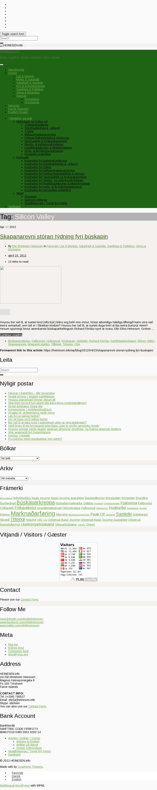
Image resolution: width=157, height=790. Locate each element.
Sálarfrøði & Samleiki (29, 82)
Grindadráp (32, 102)
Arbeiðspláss (22, 498)
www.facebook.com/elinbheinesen (22, 622)
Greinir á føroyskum (29, 748)
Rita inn (13, 644)
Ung (45, 520)
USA (77, 344)
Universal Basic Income (64, 519)
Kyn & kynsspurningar (30, 86)
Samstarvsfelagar (36, 199)
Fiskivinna (128, 503)
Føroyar (21, 95)
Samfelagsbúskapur (123, 341)
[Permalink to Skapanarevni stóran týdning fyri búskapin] (30, 302)
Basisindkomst (95, 498)
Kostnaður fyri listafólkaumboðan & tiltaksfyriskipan (57, 183)
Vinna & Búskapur (28, 92)
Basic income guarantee (67, 498)
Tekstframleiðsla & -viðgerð (42, 128)
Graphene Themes (30, 766)
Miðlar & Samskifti (27, 79)
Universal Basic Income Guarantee (104, 519)
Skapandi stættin (38, 344)
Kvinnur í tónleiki (19, 435)
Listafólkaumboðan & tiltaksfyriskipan (48, 147)
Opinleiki (81, 341)
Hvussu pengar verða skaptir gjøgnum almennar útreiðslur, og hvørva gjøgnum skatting (64, 429)
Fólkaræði (7, 508)
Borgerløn (128, 498)
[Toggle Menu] (1, 64)
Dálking (88, 503)
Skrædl (4, 519)
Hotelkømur (102, 508)
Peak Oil (97, 514)
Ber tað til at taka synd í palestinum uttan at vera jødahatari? (47, 422)
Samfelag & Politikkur (30, 89)
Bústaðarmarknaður (69, 503)
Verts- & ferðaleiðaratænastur (44, 151)
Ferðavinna (32, 99)
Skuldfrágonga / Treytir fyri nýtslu (46, 203)
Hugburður (117, 508)
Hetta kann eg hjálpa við (32, 121)
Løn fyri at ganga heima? (24, 416)
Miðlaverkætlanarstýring (40, 134)
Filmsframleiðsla (112, 503)
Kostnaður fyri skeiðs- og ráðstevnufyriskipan (54, 180)
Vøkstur (81, 524)
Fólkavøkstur (25, 508)
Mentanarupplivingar (79, 514)
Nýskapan (68, 341)
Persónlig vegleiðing (38, 154)
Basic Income (40, 498)
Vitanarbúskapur (66, 524)
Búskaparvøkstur (19, 341)
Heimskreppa (71, 508)
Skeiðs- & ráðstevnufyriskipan (44, 144)
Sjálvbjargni (140, 514)
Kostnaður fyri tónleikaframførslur (46, 160)
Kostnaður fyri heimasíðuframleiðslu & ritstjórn (54, 173)
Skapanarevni (17, 344)
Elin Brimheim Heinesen (27, 246)
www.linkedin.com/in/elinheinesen (21, 619)
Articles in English (27, 741)
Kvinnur (5, 514)
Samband (14, 206)
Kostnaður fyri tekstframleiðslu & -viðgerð (51, 164)
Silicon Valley (146, 341)
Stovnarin (31, 196)
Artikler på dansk (27, 744)
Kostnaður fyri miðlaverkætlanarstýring (50, 170)
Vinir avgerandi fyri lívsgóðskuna (29, 432)
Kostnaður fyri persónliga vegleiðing (48, 190)
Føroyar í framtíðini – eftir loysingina (31, 393)
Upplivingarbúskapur (37, 524)
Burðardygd (8, 503)
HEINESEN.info (10, 51)
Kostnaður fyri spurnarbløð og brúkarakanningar (56, 177)
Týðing (29, 131)
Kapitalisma (133, 508)
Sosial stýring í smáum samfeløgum (31, 396)
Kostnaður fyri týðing (38, 167)
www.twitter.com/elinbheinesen (19, 625)
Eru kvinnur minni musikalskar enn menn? (35, 438)
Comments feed (18, 651)
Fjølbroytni (38, 341)
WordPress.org (18, 654)
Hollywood (53, 341)
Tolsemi (68, 344)
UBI (39, 519)
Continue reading (11, 334)
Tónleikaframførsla (36, 124)
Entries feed (16, 647)
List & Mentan (25, 76)
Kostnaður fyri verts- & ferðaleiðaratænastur (53, 186)
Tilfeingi (56, 344)
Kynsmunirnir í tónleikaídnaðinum (30, 409)
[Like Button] (5, 312)
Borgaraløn (113, 498)
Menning (61, 514)
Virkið (20, 193)
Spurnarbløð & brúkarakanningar (46, 141)
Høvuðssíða (16, 69)
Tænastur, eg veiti (20, 118)
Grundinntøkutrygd (49, 508)
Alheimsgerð (6, 498)
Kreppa (143, 508)
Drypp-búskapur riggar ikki (25, 406)
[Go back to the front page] (24, 45)
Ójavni (90, 524)
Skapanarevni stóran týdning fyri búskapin (54, 236)
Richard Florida (99, 341)
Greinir (12, 73)
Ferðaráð (98, 503)
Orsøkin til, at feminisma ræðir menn (31, 412)
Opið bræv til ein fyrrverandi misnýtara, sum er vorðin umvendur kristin (53, 425)
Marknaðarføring (33, 513)
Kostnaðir (22, 157)
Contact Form (29, 599)
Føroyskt (52, 246)
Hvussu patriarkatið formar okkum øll (31, 399)
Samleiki (124, 514)
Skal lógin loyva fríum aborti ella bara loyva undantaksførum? (47, 403)
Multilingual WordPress (15, 785)
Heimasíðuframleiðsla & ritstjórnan (47, 137)
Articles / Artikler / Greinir (24, 738)
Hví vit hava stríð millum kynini (27, 419)
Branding (142, 498)
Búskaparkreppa (36, 502)
